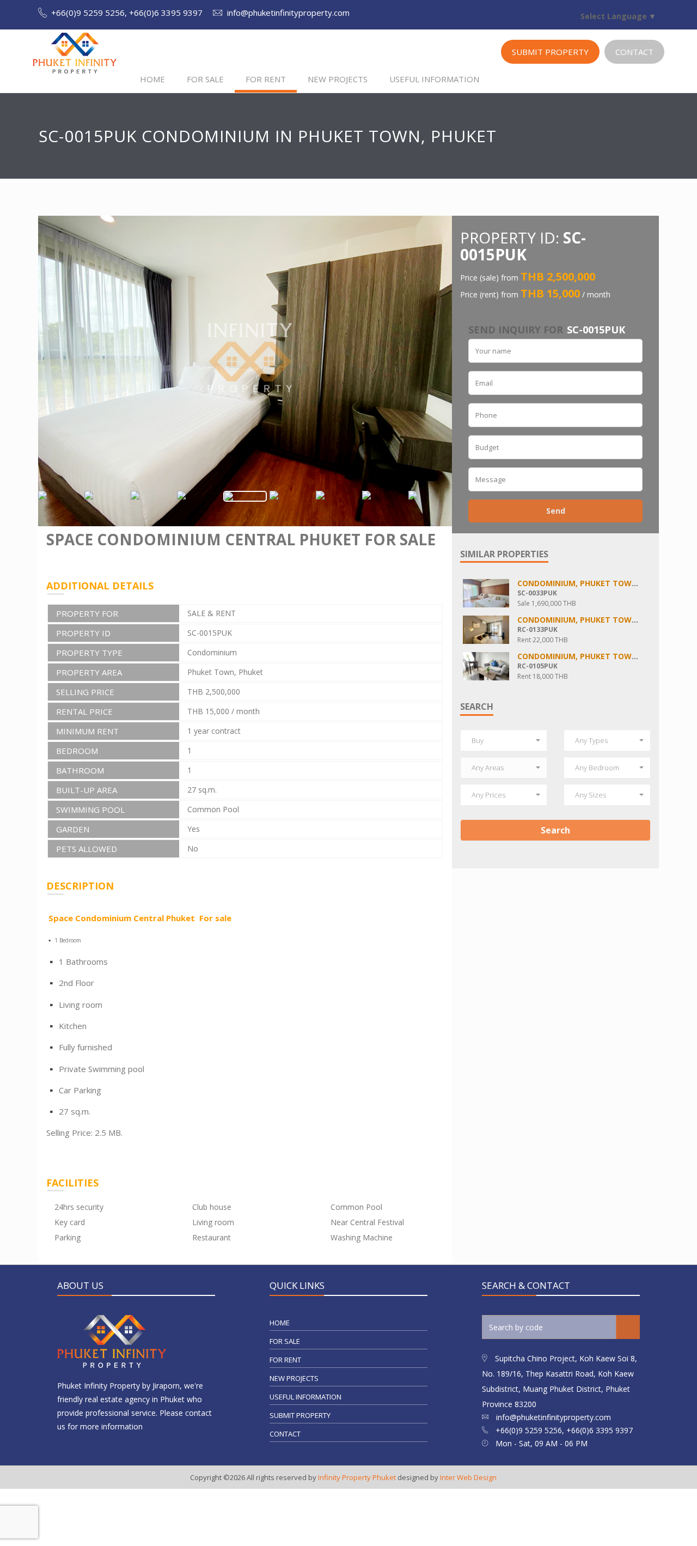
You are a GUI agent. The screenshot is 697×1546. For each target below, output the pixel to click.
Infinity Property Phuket (357, 1477)
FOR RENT (266, 79)
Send (555, 511)
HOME (152, 79)
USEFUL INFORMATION (434, 79)
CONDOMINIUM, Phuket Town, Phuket (594, 583)
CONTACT (634, 51)
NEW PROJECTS (338, 79)
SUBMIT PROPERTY (550, 51)
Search (555, 830)
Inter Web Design (468, 1477)
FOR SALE (205, 79)
